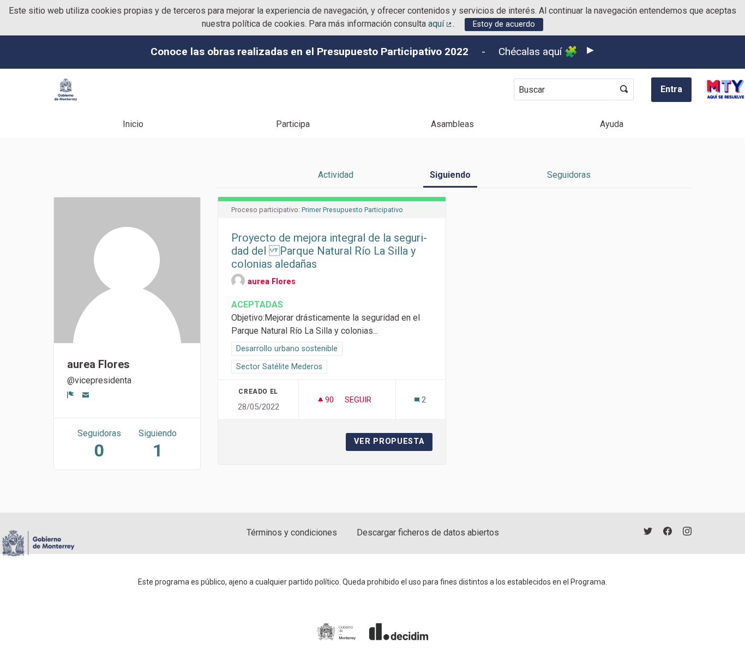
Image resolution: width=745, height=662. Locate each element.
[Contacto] (85, 394)
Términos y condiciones (292, 532)
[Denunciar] (70, 394)
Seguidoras (569, 175)
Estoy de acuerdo (504, 24)
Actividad (335, 175)
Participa (293, 124)
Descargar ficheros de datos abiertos (428, 532)
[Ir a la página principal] (65, 89)
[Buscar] (624, 89)
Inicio (133, 124)
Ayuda (611, 124)
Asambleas (452, 124)
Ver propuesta (393, 441)
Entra (671, 89)
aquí (440, 24)
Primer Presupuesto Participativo (352, 210)
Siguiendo (450, 175)
